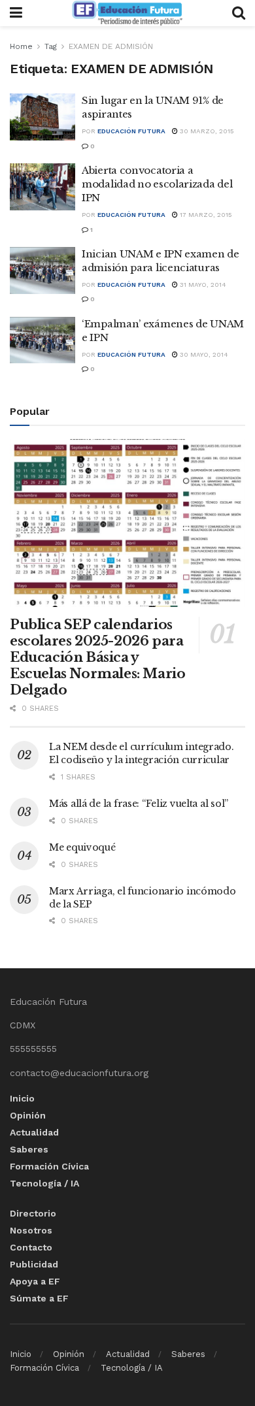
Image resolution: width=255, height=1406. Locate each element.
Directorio (33, 1213)
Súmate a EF (39, 1298)
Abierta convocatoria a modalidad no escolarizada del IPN (157, 184)
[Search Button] (238, 13)
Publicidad (34, 1264)
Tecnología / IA (44, 1183)
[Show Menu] (16, 13)
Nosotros (31, 1230)
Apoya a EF (35, 1281)
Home (21, 46)
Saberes (29, 1149)
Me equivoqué (82, 847)
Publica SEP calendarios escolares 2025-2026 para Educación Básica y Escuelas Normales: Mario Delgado (97, 657)
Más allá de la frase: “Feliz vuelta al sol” (138, 803)
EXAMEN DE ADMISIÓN (111, 46)
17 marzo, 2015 (205, 214)
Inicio (22, 1098)
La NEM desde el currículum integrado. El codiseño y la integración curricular (141, 753)
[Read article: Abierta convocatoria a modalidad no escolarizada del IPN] (42, 186)
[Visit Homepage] (126, 13)
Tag (50, 46)
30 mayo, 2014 (203, 354)
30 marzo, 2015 (206, 131)
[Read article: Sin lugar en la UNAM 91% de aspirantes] (42, 116)
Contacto (31, 1247)
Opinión (28, 1115)
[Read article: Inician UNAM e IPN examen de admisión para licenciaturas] (42, 270)
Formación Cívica (49, 1166)
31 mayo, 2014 (202, 284)
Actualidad (34, 1132)
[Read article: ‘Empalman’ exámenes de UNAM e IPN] (42, 340)
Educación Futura (131, 131)
